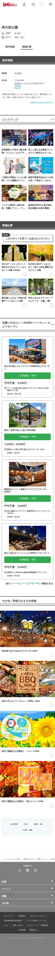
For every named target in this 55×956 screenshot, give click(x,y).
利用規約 (22, 915)
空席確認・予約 (27, 375)
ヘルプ (5, 925)
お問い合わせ (17, 925)
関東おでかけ (28, 859)
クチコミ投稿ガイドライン (36, 920)
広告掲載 (22, 929)
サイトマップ (9, 915)
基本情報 (7, 60)
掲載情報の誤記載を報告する (41, 102)
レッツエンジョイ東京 (12, 859)
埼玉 (26, 824)
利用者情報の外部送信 (13, 920)
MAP (17, 87)
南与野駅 (14, 824)
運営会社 (33, 929)
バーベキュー (18, 583)
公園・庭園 (28, 830)
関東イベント (42, 859)
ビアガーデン (34, 583)
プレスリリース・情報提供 (37, 925)
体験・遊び (38, 824)
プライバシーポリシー (38, 915)
